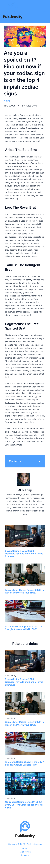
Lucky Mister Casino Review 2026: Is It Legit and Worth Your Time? (24, 591)
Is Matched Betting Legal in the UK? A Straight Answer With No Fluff (24, 628)
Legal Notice (25, 852)
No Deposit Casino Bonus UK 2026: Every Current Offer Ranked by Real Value (24, 805)
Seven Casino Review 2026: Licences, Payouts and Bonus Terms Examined (24, 553)
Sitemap (25, 855)
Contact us (25, 848)
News (7, 100)
